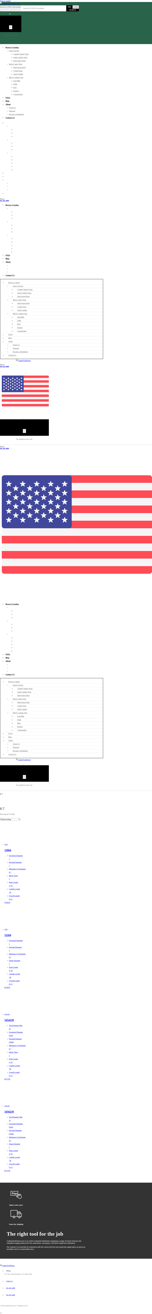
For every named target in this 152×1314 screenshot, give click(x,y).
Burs (15, 87)
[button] (10, 27)
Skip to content (5, 1)
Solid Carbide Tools (20, 57)
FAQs (8, 98)
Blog (7, 101)
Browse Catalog (12, 47)
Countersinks (18, 94)
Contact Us (10, 118)
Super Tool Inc (14, 51)
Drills (15, 84)
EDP (69, 7)
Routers (16, 91)
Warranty (12, 111)
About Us (12, 108)
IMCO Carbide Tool (16, 77)
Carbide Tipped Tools (21, 54)
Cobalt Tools (17, 71)
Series (76, 7)
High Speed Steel (19, 61)
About (8, 104)
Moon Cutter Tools (15, 64)
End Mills (16, 81)
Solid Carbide (18, 74)
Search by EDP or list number (10, 7)
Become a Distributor (16, 114)
